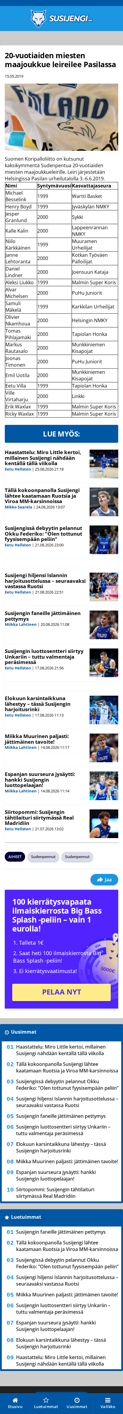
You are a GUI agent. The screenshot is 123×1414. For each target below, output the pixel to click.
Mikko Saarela (18, 507)
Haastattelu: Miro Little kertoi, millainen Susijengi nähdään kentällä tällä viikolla (43, 458)
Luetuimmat (26, 1217)
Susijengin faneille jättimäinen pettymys (43, 616)
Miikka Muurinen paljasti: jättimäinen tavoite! (37, 739)
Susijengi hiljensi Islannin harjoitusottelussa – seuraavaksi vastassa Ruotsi (45, 581)
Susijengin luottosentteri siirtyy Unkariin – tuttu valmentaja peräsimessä (44, 656)
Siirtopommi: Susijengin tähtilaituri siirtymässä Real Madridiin (39, 817)
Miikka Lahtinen (21, 624)
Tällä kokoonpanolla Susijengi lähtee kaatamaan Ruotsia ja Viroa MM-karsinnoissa (42, 496)
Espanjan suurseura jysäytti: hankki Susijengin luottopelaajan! (40, 780)
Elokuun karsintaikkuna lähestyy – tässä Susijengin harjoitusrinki (37, 704)
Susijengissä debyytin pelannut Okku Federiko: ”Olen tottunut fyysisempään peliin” (43, 533)
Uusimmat (23, 1032)
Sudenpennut (43, 856)
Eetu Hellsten (18, 469)
